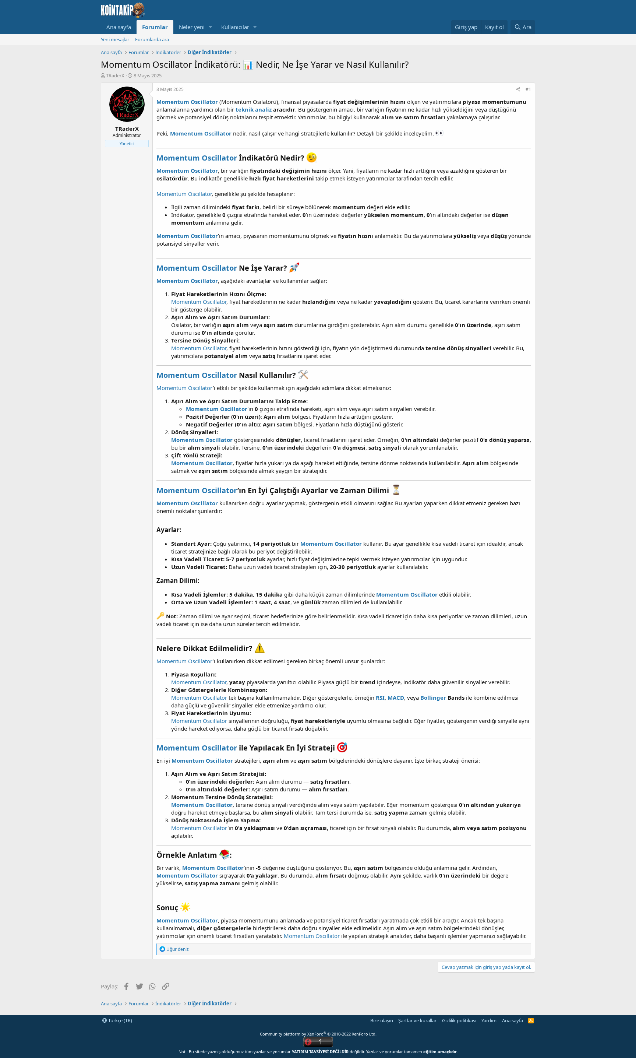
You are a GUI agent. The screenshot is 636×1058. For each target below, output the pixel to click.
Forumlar (155, 27)
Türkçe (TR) (119, 1020)
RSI (380, 697)
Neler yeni (192, 27)
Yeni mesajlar (115, 39)
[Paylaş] (518, 89)
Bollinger (433, 697)
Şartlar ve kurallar (417, 1020)
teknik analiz (254, 109)
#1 (528, 89)
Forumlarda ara (152, 39)
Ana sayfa (118, 27)
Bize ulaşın (381, 1020)
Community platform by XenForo (318, 1034)
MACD (396, 697)
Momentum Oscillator (187, 101)
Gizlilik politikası (459, 1020)
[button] (210, 27)
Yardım (489, 1020)
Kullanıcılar (235, 27)
